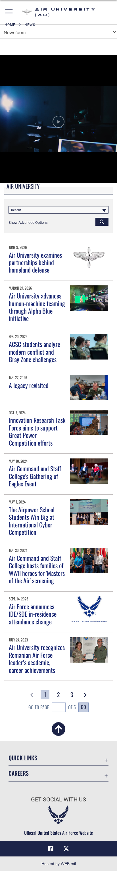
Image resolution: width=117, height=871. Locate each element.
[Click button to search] (101, 221)
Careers (19, 773)
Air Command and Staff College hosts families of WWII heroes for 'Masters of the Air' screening (37, 569)
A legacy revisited (29, 385)
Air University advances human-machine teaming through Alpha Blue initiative (37, 307)
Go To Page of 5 (52, 707)
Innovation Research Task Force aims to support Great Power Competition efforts (37, 431)
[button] (9, 12)
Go (83, 707)
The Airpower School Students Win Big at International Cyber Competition (32, 521)
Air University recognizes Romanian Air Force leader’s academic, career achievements (37, 658)
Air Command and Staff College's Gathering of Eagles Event (35, 476)
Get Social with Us (58, 799)
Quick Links (23, 758)
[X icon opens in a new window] (66, 848)
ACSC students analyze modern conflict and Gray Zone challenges (34, 352)
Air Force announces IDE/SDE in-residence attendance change (33, 614)
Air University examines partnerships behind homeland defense (35, 262)
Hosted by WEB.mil (58, 863)
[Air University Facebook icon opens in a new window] (51, 848)
